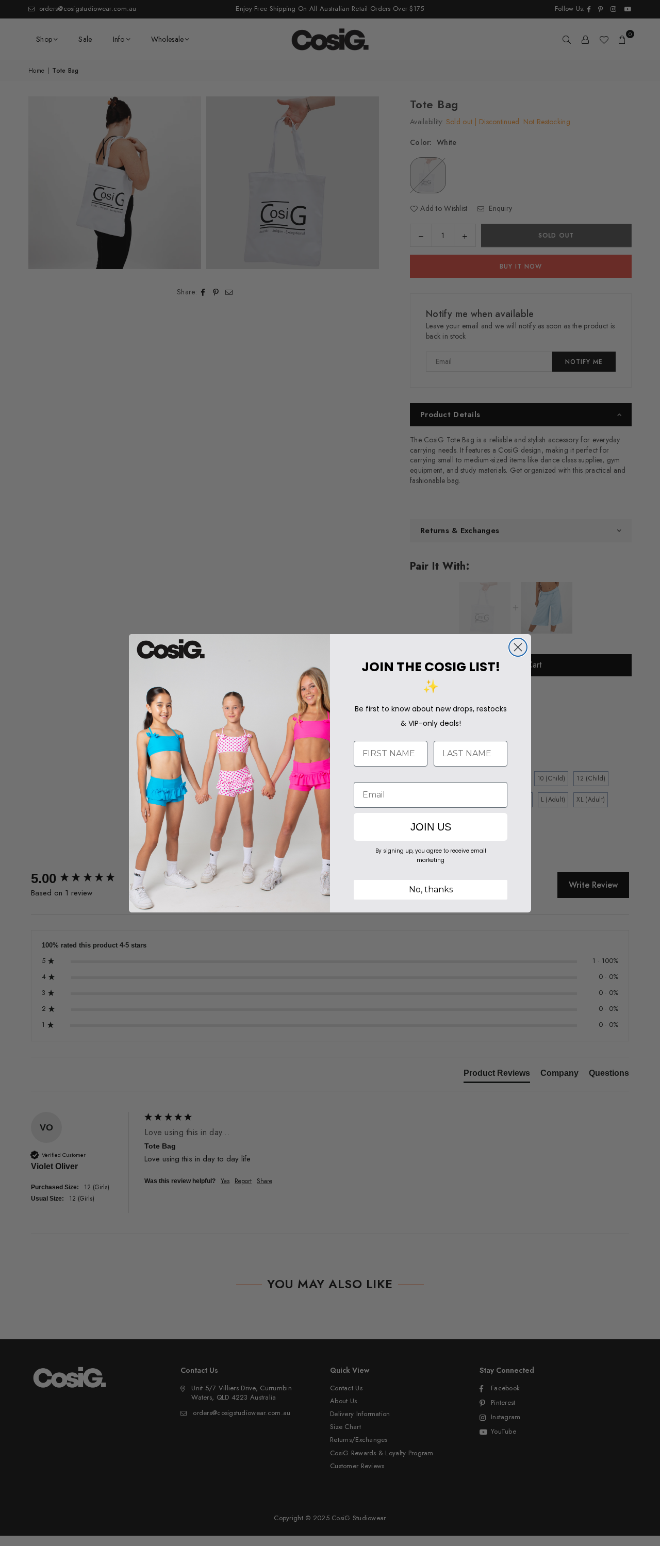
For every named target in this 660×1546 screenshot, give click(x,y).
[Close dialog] (518, 647)
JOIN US (430, 827)
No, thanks (431, 889)
